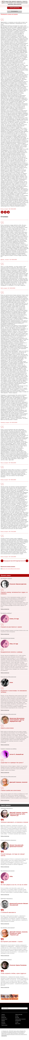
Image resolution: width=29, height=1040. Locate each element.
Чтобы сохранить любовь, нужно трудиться (13, 973)
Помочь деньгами (18, 1014)
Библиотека (3, 1017)
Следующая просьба (20, 560)
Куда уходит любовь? (6, 959)
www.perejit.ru (4, 1035)
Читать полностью (5, 836)
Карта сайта (17, 1023)
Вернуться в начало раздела (8, 566)
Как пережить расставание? (8, 927)
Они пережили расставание (7, 870)
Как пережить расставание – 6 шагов (11, 941)
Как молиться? (4, 1019)
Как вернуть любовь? (6, 613)
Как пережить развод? (6, 578)
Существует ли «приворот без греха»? (12, 762)
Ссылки (16, 1022)
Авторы (16, 1016)
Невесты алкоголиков (7, 728)
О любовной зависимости (8, 912)
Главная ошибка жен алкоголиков (11, 790)
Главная (3, 1014)
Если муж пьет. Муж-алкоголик (8, 676)
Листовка (17, 1017)
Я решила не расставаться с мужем (11, 627)
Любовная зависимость (7, 808)
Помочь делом (4, 1025)
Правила (3, 1020)
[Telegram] (8, 212)
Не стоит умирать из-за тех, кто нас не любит (14, 884)
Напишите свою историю (9, 14)
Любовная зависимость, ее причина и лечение (14, 822)
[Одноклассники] (5, 212)
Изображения (18, 1020)
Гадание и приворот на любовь (9, 748)
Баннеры (3, 1022)
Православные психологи (20, 1019)
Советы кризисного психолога (8, 840)
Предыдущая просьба (9, 560)
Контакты (3, 1016)
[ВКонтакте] (2, 212)
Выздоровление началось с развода (11, 652)
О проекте (3, 1023)
